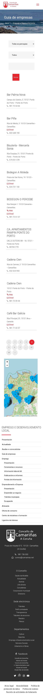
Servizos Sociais (21, 643)
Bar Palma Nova (16, 94)
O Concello (21, 570)
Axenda (21, 582)
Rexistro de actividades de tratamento (21, 692)
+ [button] (7, 361)
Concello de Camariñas (21, 658)
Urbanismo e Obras (21, 646)
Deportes (21, 637)
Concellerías (21, 588)
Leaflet (17, 416)
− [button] (7, 365)
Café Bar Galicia (16, 313)
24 (31, 347)
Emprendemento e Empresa (12, 484)
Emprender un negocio (12, 493)
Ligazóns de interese (10, 520)
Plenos (21, 621)
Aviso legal (9, 686)
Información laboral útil (13, 471)
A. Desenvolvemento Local (21, 665)
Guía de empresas (9, 454)
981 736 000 (23, 554)
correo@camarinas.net (24, 557)
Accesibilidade (22, 686)
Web (11, 211)
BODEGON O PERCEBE (20, 199)
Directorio (21, 594)
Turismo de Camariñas (21, 663)
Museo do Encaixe (21, 667)
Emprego (5, 459)
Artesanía (5, 506)
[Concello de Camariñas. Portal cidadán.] (10, 4)
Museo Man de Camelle (21, 670)
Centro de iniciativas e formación (14, 515)
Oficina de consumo (9, 511)
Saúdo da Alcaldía (21, 576)
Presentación (7, 440)
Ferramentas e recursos (13, 467)
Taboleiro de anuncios (21, 615)
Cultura (21, 634)
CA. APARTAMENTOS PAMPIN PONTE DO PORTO (19, 232)
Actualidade (6, 444)
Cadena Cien (14, 259)
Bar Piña (11, 118)
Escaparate (8, 501)
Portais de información (13, 480)
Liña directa (21, 585)
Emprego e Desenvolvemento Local (21, 640)
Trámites (21, 606)
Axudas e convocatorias (11, 449)
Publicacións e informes (13, 475)
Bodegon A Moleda (17, 172)
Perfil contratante (21, 609)
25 (9, 352)
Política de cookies (30, 689)
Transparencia (21, 612)
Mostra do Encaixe (21, 660)
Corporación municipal (21, 591)
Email (11, 130)
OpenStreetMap (25, 416)
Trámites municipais (11, 497)
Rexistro (22, 618)
